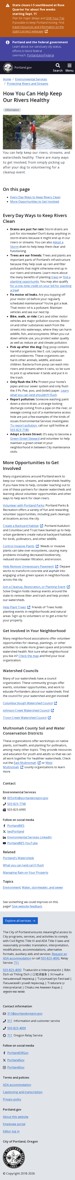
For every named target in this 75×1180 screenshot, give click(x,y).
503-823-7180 (19, 430)
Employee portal (14, 1124)
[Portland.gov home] (17, 68)
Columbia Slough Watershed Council (28, 703)
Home (7, 79)
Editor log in (11, 1131)
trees (54, 277)
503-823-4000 (50, 958)
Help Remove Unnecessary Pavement (28, 566)
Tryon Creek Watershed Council (24, 718)
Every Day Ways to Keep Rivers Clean (35, 197)
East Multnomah (25, 763)
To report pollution (23, 425)
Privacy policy (12, 1099)
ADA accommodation (17, 1085)
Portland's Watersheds (18, 858)
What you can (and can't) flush (23, 865)
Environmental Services (31, 79)
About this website (15, 1117)
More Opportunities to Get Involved (34, 202)
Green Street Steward (25, 439)
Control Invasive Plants (18, 546)
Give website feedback (27, 906)
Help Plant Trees (14, 607)
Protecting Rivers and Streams (27, 84)
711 (16, 963)
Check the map (29, 656)
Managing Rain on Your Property (25, 873)
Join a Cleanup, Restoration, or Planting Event (34, 587)
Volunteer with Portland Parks (23, 505)
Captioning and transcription (22, 1092)
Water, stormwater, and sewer (42, 887)
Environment (12, 887)
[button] (58, 67)
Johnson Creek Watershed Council (26, 710)
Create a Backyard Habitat (21, 526)
